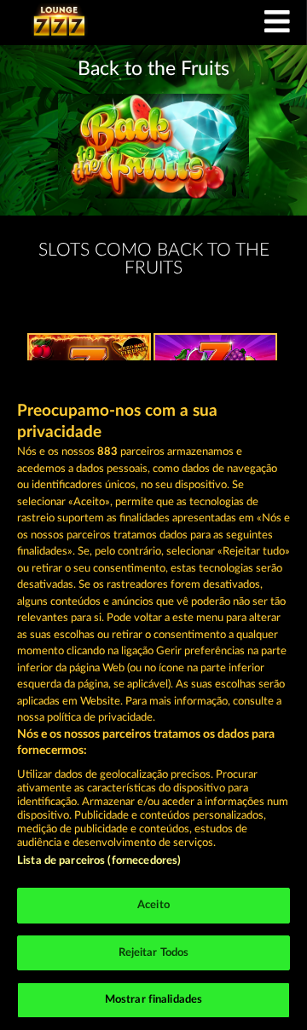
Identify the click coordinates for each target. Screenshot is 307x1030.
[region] (153, 695)
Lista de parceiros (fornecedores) (99, 860)
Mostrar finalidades (153, 999)
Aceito (153, 905)
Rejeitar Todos (154, 952)
